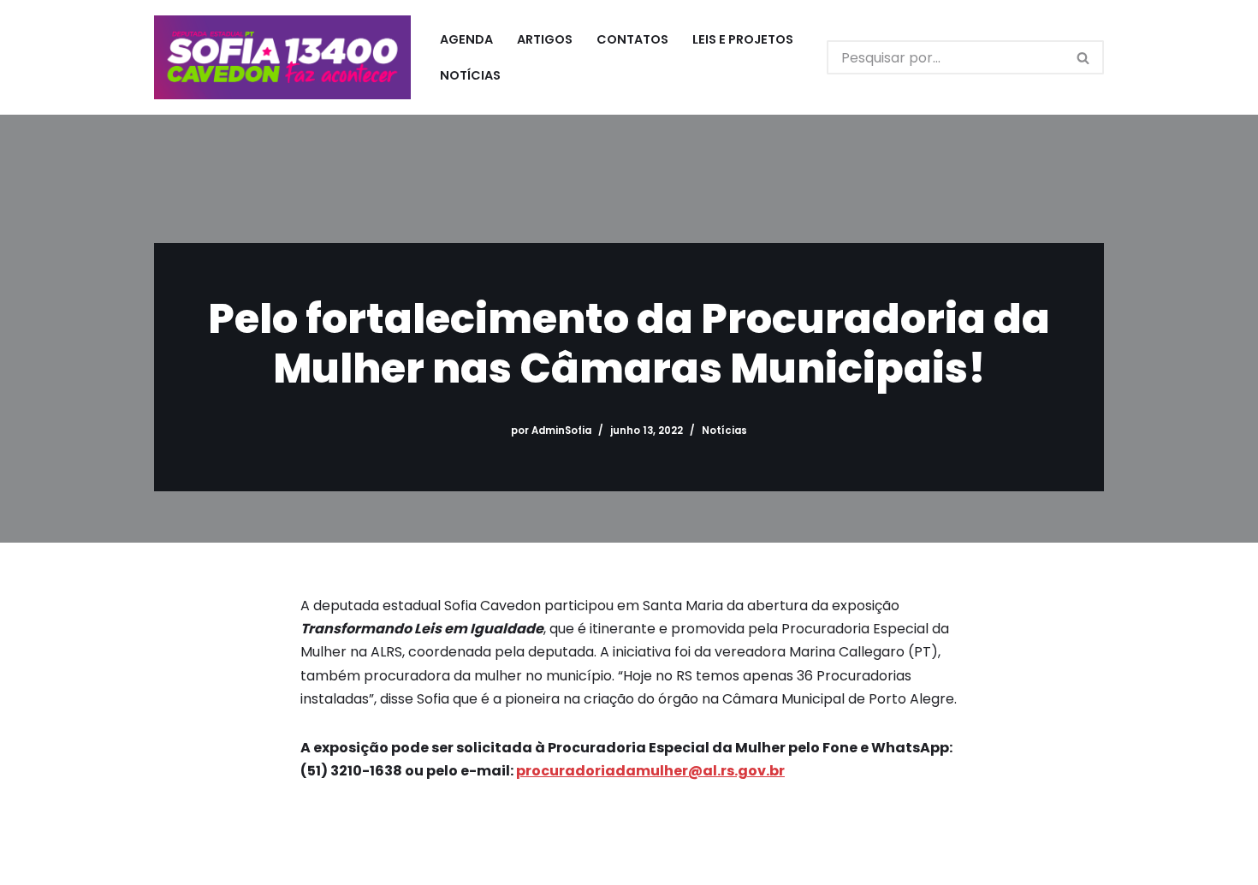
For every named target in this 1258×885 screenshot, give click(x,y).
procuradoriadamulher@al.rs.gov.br (650, 771)
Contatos (632, 39)
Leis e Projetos (742, 39)
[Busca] (1084, 57)
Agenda (466, 39)
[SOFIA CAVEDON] (282, 57)
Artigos (545, 39)
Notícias (470, 75)
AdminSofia (561, 430)
